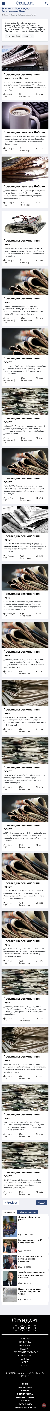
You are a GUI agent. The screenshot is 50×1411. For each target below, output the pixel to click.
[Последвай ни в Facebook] (16, 1328)
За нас (25, 1384)
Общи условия (25, 1387)
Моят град (28, 36)
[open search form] (46, 3)
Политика (25, 1342)
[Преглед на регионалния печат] (25, 224)
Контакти (25, 1401)
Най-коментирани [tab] (27, 1212)
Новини (5, 15)
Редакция (25, 1390)
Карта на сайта (25, 1404)
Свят (25, 1362)
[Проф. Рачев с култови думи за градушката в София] (10, 1295)
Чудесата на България (25, 1352)
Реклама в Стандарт (25, 1397)
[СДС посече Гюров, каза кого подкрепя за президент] (10, 1262)
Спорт (25, 1366)
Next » (42, 1202)
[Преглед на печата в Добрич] (25, 115)
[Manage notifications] (44, 1405)
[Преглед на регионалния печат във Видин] (25, 58)
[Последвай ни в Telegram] (35, 1328)
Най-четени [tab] (9, 1212)
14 (22, 1234)
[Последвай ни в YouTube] (22, 1328)
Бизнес (25, 1359)
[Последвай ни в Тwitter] (28, 1328)
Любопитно (25, 1355)
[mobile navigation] (4, 3)
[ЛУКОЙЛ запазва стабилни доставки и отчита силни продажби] (10, 1278)
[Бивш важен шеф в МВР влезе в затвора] (10, 1246)
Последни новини (13, 36)
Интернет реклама (25, 1394)
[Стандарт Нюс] (25, 1322)
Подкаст (25, 1349)
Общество (25, 1345)
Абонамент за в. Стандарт (25, 1407)
